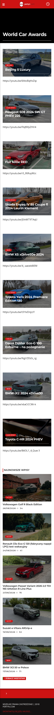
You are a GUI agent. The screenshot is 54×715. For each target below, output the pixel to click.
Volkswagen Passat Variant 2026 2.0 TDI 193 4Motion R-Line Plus (27, 587)
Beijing (9, 65)
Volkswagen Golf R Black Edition (22, 504)
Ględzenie (11, 108)
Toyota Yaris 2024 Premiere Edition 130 (26, 299)
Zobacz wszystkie (15, 678)
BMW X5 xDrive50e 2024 (24, 254)
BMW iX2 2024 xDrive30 (24, 393)
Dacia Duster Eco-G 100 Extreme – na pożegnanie (25, 345)
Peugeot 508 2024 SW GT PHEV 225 (25, 114)
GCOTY (9, 497)
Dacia (9, 339)
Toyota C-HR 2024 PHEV (24, 439)
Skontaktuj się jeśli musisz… (17, 711)
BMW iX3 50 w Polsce (16, 667)
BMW (8, 250)
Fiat (8, 158)
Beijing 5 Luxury (17, 70)
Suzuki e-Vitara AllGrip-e (17, 628)
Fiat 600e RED (16, 162)
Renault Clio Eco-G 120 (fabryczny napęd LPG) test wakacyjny (27, 545)
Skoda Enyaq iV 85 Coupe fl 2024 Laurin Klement (26, 206)
